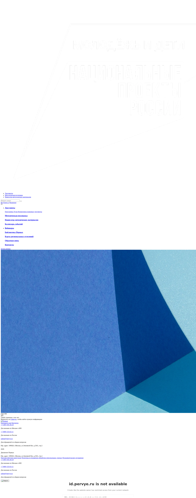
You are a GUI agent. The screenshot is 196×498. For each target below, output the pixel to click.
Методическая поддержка (14, 195)
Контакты (15, 423)
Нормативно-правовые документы (30, 212)
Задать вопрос (6, 249)
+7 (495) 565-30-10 (7, 425)
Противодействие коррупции (11, 458)
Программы (9, 212)
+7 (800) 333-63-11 (7, 432)
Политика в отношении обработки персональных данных (42, 458)
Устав (16, 212)
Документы (9, 193)
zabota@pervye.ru (7, 439)
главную (14, 419)
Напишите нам (6, 423)
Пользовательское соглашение (73, 458)
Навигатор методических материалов (18, 197)
